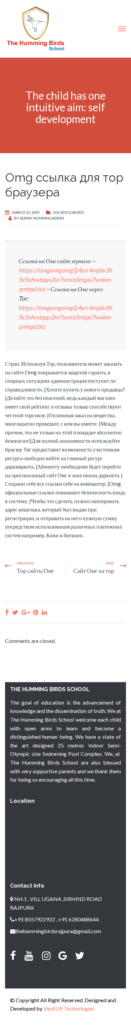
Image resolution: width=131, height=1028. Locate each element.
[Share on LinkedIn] (44, 612)
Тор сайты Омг (35, 570)
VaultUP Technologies (68, 1008)
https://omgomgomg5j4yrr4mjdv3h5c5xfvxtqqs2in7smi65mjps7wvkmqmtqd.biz (65, 279)
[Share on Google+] (25, 612)
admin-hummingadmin (42, 218)
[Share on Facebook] (7, 612)
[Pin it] (35, 612)
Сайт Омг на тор (93, 570)
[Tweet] (15, 612)
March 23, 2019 (25, 212)
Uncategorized (68, 212)
